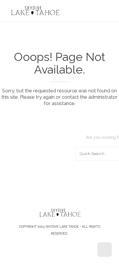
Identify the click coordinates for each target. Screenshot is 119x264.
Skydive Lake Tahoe (62, 227)
